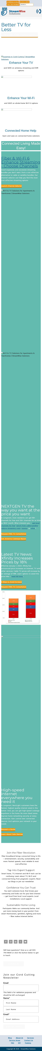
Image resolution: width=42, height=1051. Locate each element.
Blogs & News (24, 2)
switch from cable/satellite (27, 526)
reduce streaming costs (11, 528)
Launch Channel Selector (11, 186)
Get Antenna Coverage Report (13, 539)
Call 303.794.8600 (13, 4)
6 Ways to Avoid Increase (11, 582)
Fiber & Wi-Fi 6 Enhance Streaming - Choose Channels (20, 162)
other (33, 528)
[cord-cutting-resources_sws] (16, 110)
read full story (17, 576)
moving (24, 528)
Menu (22, 18)
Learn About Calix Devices (12, 834)
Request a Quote (8, 829)
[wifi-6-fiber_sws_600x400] (16, 77)
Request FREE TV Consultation (13, 534)
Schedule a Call (12, 2)
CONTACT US (13, 964)
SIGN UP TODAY (14, 1026)
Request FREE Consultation (19, 34)
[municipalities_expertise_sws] (21, 59)
